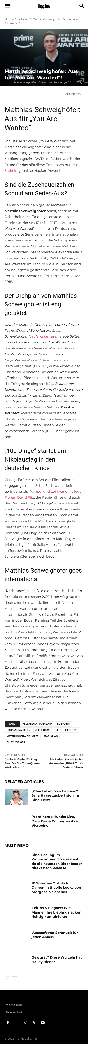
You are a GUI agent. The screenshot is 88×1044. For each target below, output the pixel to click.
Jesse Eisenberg (66, 730)
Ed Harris (63, 723)
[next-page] (14, 979)
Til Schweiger (16, 742)
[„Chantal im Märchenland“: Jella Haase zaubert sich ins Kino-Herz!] (16, 797)
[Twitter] (34, 1023)
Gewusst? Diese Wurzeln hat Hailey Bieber (57, 959)
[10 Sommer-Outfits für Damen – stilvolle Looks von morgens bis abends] (16, 889)
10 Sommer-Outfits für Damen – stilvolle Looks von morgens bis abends (56, 887)
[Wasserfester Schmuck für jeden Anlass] (16, 938)
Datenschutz (14, 1012)
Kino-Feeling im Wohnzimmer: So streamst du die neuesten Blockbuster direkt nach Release (57, 861)
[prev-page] (7, 979)
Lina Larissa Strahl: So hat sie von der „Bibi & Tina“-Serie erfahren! (65, 763)
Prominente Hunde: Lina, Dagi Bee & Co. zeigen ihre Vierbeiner (55, 821)
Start (8, 19)
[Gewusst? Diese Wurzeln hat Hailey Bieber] (16, 963)
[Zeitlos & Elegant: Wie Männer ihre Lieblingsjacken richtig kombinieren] (16, 914)
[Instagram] (16, 1023)
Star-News (21, 19)
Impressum (13, 1005)
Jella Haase (43, 730)
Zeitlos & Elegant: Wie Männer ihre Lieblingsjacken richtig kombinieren (56, 912)
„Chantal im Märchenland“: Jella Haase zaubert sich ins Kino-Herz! (56, 795)
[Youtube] (42, 1023)
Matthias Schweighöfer (23, 736)
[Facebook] (8, 1023)
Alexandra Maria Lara (37, 723)
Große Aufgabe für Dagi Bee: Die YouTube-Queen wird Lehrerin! (22, 763)
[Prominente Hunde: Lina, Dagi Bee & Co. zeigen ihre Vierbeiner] (16, 822)
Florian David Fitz (18, 730)
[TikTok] (25, 1023)
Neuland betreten (43, 336)
